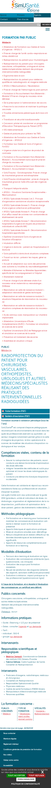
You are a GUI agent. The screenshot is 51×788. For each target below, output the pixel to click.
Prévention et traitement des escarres (21, 337)
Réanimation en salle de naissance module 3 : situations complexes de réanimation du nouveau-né (25, 308)
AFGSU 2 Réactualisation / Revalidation (21, 86)
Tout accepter (16, 775)
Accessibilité (8, 766)
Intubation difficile (12, 243)
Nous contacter (9, 733)
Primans (20, 15)
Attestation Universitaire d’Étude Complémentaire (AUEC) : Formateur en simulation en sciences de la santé (25, 324)
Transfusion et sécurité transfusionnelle (21, 120)
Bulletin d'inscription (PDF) (17, 416)
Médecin (7, 714)
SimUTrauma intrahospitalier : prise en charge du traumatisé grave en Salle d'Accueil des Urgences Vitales (25, 182)
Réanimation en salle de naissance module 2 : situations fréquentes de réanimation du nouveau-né (25, 299)
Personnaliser (26, 779)
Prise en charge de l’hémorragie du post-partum (26, 90)
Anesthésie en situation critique (18, 341)
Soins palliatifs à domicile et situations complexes (26, 254)
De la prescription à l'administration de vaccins (25, 103)
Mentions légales (9, 739)
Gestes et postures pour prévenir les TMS (22, 134)
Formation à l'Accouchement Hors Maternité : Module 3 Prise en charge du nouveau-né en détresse (23, 96)
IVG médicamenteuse (13, 130)
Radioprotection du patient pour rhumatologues (26, 60)
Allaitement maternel (13, 277)
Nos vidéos (7, 755)
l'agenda (22, 627)
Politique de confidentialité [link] (25, 784)
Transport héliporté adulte (16, 189)
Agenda (37, 15)
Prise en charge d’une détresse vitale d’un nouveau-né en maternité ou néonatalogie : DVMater (22, 283)
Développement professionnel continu (25, 717)
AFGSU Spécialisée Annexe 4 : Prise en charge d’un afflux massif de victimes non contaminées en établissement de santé (25, 214)
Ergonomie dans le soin (14, 76)
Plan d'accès (22, 20)
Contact (4, 20)
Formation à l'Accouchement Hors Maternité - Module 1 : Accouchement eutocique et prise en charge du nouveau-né (24, 160)
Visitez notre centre (10, 760)
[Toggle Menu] (48, 29)
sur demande (35, 627)
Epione (3, 15)
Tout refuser (36, 775)
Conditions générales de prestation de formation (22, 750)
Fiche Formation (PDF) (15, 411)
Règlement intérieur (11, 744)
